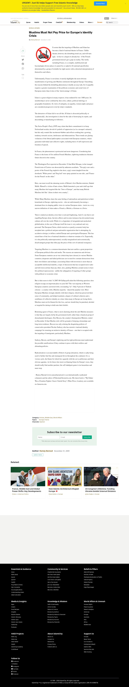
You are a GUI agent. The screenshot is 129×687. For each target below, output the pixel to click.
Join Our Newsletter (53, 585)
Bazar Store (87, 639)
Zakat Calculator (16, 595)
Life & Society (52, 607)
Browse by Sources (53, 619)
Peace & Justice (88, 607)
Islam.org (14, 639)
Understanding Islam (17, 592)
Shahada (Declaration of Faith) (93, 577)
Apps (12, 604)
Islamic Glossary (16, 617)
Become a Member (53, 590)
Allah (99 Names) (89, 572)
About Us (50, 636)
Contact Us (51, 639)
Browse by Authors (53, 612)
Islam (12, 572)
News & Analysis (89, 609)
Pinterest (15, 674)
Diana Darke (53, 494)
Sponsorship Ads (89, 649)
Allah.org (14, 636)
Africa (85, 622)
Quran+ (13, 579)
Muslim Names (15, 614)
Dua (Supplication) (16, 590)
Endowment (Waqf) (89, 644)
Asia (85, 619)
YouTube (15, 669)
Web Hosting (88, 652)
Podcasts (14, 627)
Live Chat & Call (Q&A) (54, 579)
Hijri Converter (15, 587)
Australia (86, 617)
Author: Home (38, 455)
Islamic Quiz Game (16, 622)
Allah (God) (14, 574)
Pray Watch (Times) (16, 585)
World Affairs (34, 28)
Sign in (107, 18)
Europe (41, 420)
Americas (86, 612)
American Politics (23, 494)
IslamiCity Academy (17, 647)
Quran (13, 577)
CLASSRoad (14, 649)
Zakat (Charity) (88, 582)
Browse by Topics (53, 617)
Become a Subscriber (54, 587)
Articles (41, 418)
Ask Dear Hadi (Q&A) (54, 574)
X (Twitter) (14, 664)
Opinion (42, 422)
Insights (13, 612)
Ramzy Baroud (46, 451)
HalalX (13, 644)
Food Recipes (15, 609)
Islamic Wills (87, 647)
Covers (13, 607)
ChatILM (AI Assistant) (54, 572)
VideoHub (14, 624)
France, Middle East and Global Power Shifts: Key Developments (96, 684)
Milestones (51, 641)
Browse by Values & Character (56, 614)
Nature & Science (53, 609)
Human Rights (88, 604)
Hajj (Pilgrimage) (89, 587)
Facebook (16, 661)
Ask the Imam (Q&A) (53, 577)
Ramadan (87, 585)
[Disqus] (64, 537)
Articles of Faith (88, 574)
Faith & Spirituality (53, 604)
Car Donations (88, 641)
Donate (86, 636)
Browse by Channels (54, 622)
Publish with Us (52, 647)
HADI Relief (14, 641)
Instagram (16, 666)
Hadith (13, 582)
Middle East (49, 418)
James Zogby (89, 494)
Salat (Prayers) (88, 579)
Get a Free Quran (53, 582)
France (47, 420)
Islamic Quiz (15, 619)
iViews (14, 494)
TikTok (15, 671)
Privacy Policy (52, 644)
